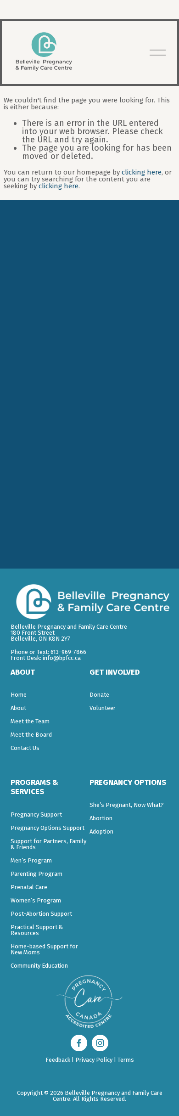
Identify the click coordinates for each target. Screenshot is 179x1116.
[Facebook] (79, 1043)
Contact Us (25, 748)
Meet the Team (30, 721)
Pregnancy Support (36, 814)
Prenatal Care (29, 887)
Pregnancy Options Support (47, 828)
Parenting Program (36, 874)
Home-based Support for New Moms (44, 949)
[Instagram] (100, 1043)
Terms (125, 1060)
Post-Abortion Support (41, 914)
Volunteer (103, 708)
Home (19, 695)
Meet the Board (31, 735)
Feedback (57, 1060)
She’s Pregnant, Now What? (127, 805)
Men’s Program (31, 860)
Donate (99, 695)
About (18, 708)
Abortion (101, 818)
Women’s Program (36, 900)
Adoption (101, 831)
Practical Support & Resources (37, 930)
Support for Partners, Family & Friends (48, 844)
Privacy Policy (93, 1060)
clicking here (142, 172)
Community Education (39, 966)
